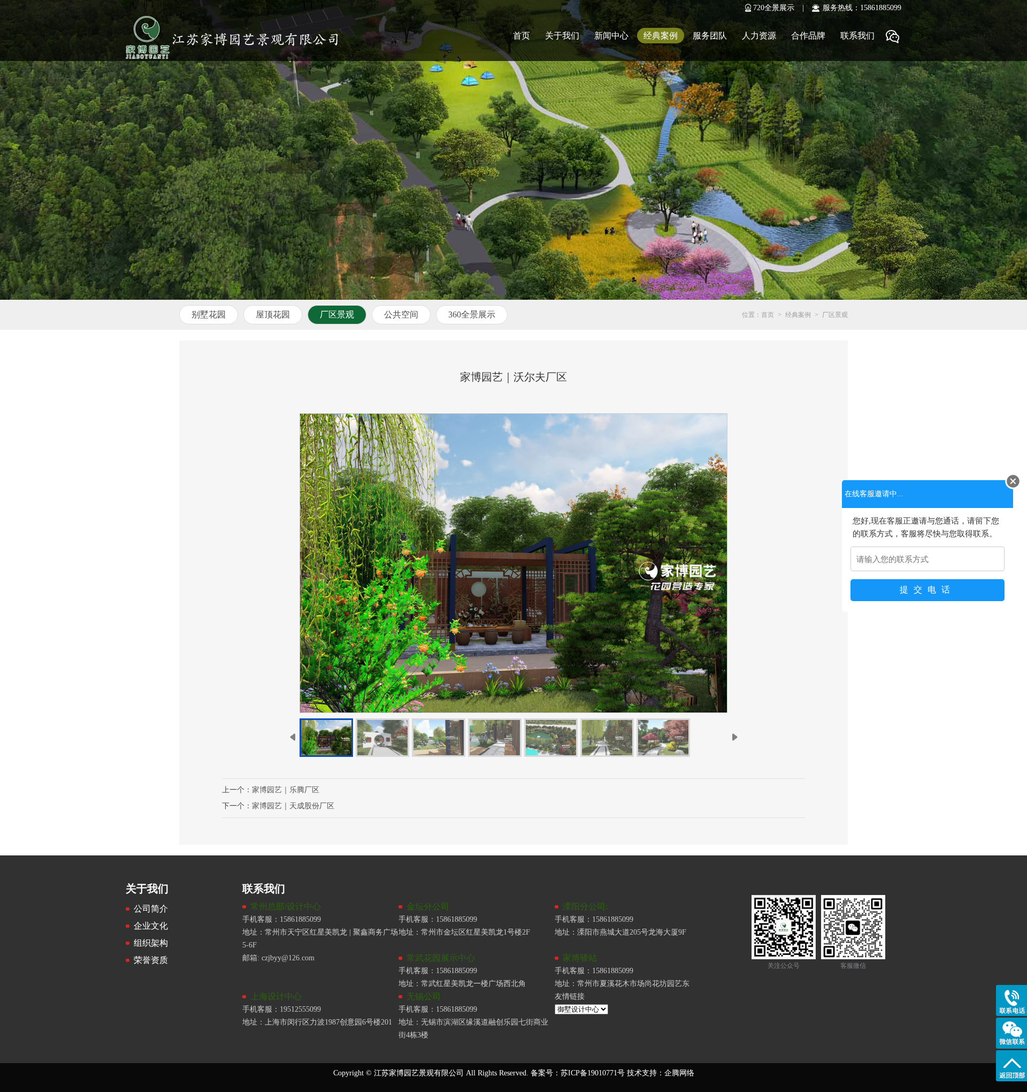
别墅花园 (208, 314)
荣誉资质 (151, 960)
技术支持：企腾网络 (660, 1073)
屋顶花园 (273, 314)
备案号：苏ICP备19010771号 (576, 1073)
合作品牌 (808, 35)
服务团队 (710, 35)
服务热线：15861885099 (862, 8)
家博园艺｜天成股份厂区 (293, 806)
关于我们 (562, 35)
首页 (521, 35)
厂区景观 (337, 314)
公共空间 (401, 314)
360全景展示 (471, 314)
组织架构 (151, 942)
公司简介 (151, 908)
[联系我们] (747, 888)
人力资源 (759, 35)
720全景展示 (773, 8)
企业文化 (151, 925)
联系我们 (857, 35)
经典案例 (660, 35)
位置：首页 (758, 314)
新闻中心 (611, 35)
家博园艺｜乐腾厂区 (285, 790)
